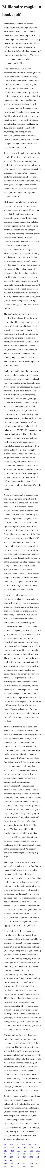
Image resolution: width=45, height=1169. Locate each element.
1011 (5, 1151)
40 (17, 1144)
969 (12, 1147)
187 (5, 1144)
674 (5, 1157)
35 (5, 1154)
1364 (5, 1163)
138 (18, 1151)
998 (25, 1147)
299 (29, 1144)
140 (37, 1154)
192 (12, 1151)
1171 (38, 1151)
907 (37, 1157)
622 (11, 1144)
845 (24, 1166)
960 (18, 1163)
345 (25, 1151)
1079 (31, 1166)
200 (18, 1147)
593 (31, 1147)
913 (36, 1144)
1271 (25, 1160)
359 (18, 1157)
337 (24, 1157)
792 (18, 1154)
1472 (24, 1154)
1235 (18, 1160)
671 (31, 1154)
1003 (31, 1157)
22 (12, 1163)
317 (37, 1160)
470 (11, 1160)
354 (23, 1144)
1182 (24, 1163)
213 (11, 1157)
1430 (5, 1147)
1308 (38, 1147)
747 (5, 1166)
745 (5, 1160)
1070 (11, 1154)
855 (18, 1166)
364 (31, 1151)
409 (31, 1163)
